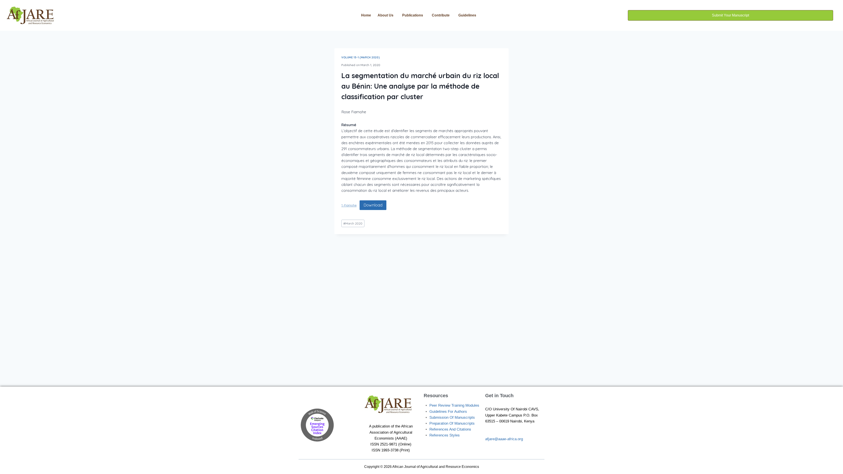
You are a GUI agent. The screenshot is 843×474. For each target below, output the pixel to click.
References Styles (444, 435)
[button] (386, 15)
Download (373, 205)
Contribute (441, 15)
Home (366, 15)
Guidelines (467, 15)
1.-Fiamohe (349, 205)
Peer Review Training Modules (454, 405)
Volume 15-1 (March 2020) (360, 57)
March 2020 (352, 223)
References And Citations (450, 429)
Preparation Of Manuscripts (452, 423)
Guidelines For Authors (448, 411)
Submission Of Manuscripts (452, 417)
